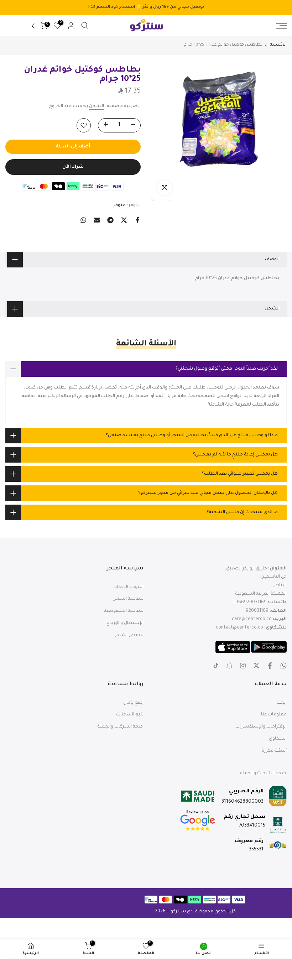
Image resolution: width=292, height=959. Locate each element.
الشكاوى (278, 738)
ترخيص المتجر (129, 635)
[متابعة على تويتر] (256, 665)
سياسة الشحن (128, 598)
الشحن (96, 106)
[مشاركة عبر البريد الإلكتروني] (97, 220)
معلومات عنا (274, 714)
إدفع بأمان (133, 702)
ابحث (281, 702)
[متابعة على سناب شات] (229, 665)
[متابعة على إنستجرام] (243, 665)
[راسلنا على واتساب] (283, 665)
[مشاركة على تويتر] (124, 220)
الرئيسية (278, 45)
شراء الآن (73, 167)
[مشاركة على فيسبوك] (137, 220)
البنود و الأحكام (129, 587)
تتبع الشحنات (130, 714)
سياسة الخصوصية (124, 611)
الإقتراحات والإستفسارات (261, 726)
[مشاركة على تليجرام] (110, 220)
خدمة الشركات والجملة (121, 726)
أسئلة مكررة (274, 751)
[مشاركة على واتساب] (83, 220)
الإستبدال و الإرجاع (125, 623)
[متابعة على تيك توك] (216, 665)
